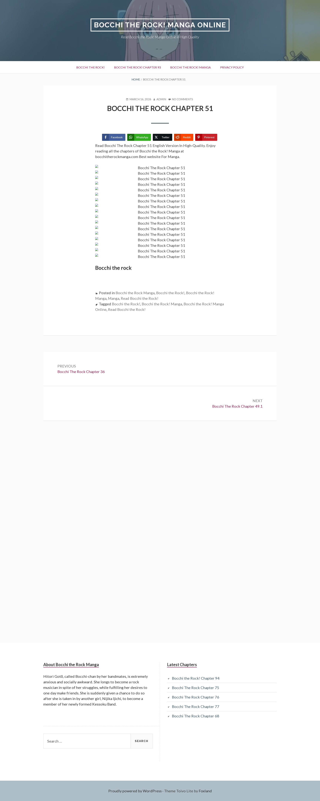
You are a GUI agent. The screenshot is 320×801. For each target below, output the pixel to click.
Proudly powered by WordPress (135, 791)
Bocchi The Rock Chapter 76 (195, 697)
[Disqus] (160, 483)
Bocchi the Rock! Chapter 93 (137, 67)
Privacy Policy (232, 67)
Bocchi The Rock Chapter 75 (195, 687)
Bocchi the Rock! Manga (190, 67)
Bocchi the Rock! (90, 67)
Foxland (205, 791)
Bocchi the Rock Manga (135, 292)
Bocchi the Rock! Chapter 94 (196, 678)
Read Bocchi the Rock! (139, 298)
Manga (113, 298)
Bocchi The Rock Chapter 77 (195, 706)
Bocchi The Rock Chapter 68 (195, 716)
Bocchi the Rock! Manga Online (160, 25)
